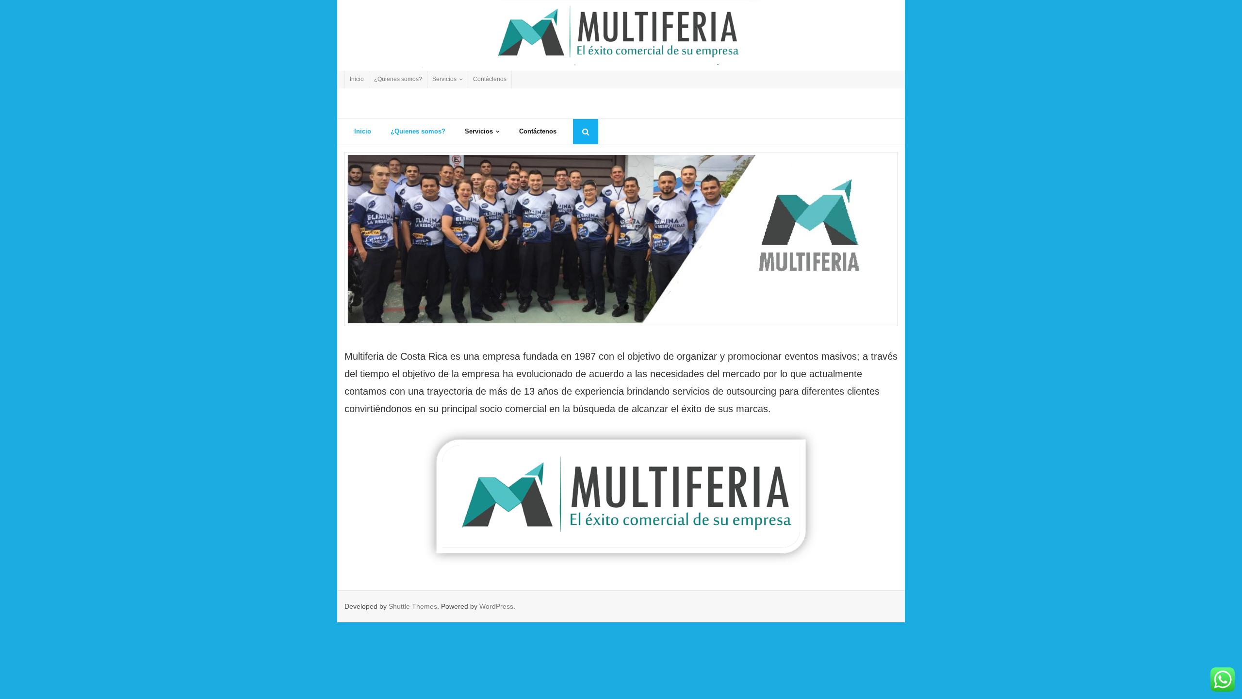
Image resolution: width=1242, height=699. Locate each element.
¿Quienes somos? (398, 79)
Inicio (357, 79)
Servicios (444, 79)
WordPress (496, 606)
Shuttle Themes (413, 606)
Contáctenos (490, 79)
